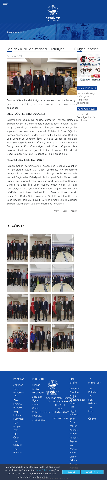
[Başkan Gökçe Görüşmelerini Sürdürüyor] (42, 76)
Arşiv (56, 210)
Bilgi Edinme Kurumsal (18, 415)
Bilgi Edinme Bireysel (17, 404)
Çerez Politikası (43, 470)
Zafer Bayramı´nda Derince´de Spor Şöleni (88, 72)
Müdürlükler (38, 420)
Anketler (18, 384)
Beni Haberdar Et (18, 393)
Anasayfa (12, 32)
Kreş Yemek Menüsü (74, 449)
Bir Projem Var (17, 426)
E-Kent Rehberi (92, 400)
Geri (65, 210)
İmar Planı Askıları (73, 422)
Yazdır (74, 210)
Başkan (36, 384)
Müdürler (37, 416)
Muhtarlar (37, 412)
